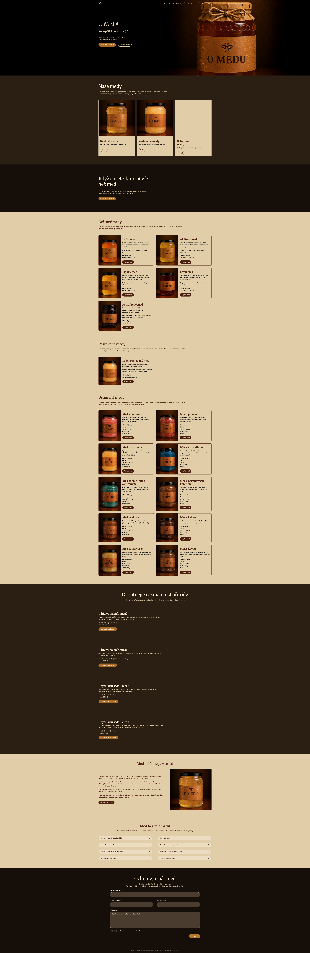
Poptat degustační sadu (108, 701)
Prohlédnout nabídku (107, 45)
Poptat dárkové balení (107, 629)
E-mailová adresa (115, 900)
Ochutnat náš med (106, 802)
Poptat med (128, 262)
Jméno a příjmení (115, 890)
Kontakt (207, 4)
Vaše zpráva (114, 910)
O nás (197, 4)
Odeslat (194, 936)
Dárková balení (184, 4)
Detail (104, 150)
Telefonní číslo (161, 900)
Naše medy (169, 4)
